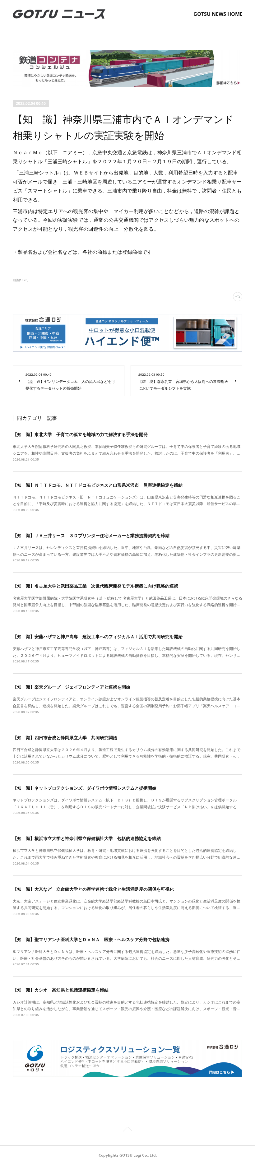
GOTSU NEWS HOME (218, 14)
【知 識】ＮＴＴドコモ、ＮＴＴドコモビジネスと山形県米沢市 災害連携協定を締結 (98, 485)
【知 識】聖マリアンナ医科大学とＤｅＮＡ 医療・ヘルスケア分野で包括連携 (91, 939)
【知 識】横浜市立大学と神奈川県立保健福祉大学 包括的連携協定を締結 (87, 838)
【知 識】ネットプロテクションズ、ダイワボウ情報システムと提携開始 (84, 788)
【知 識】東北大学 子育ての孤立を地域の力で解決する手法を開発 (80, 434)
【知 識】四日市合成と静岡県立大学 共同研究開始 (65, 737)
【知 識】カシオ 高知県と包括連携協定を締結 (61, 989)
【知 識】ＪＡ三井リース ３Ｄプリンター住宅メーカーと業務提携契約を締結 (91, 535)
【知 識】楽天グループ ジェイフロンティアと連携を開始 (71, 687)
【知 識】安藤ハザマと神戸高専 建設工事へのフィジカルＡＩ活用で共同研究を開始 (98, 636)
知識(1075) (20, 280)
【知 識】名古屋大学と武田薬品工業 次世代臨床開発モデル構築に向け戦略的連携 (95, 585)
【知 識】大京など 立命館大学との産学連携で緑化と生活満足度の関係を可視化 (93, 889)
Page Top (127, 1130)
